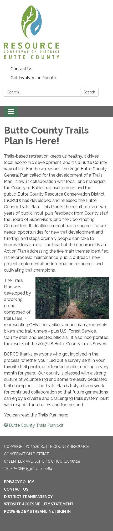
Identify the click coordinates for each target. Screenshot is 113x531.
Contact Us (21, 68)
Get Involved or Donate (33, 77)
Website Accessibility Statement (39, 504)
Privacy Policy (19, 482)
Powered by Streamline (29, 511)
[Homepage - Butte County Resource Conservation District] (56, 32)
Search (89, 92)
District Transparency (28, 497)
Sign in (64, 511)
